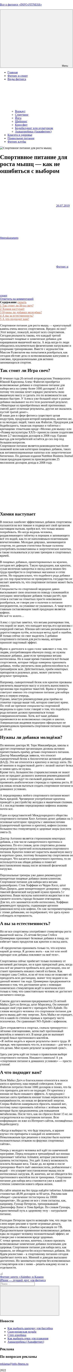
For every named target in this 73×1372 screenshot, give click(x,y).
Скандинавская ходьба (21, 1331)
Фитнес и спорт (17, 75)
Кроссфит (21, 124)
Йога (18, 118)
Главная (12, 72)
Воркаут (20, 111)
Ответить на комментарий (17, 298)
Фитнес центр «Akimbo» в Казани (22, 1276)
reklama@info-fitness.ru (14, 1363)
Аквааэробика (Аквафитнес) (33, 131)
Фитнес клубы (16, 141)
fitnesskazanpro (9, 237)
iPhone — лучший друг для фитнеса (23, 1280)
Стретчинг (22, 114)
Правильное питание (20, 138)
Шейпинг (21, 121)
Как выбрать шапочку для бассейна (30, 1328)
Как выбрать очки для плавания (27, 1338)
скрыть (21, 302)
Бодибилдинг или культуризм (34, 128)
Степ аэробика (16, 1335)
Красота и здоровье (19, 134)
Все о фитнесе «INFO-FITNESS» (21, 4)
